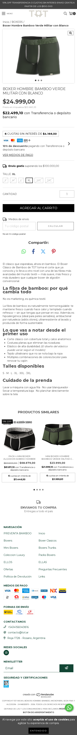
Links (41, 576)
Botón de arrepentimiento (38, 712)
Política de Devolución (18, 576)
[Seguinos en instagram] (6, 652)
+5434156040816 (18, 627)
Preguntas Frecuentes (52, 569)
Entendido (38, 730)
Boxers (8, 540)
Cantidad (10, 194)
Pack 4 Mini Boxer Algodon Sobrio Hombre (19, 457)
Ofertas (8, 569)
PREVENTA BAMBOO (18, 533)
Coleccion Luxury (14, 555)
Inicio (6, 22)
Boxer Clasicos (47, 540)
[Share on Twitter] (43, 251)
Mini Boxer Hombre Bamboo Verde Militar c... (58, 457)
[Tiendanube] (38, 697)
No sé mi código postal (14, 234)
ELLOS (8, 562)
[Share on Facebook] (33, 251)
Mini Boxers (11, 547)
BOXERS (17, 22)
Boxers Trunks (47, 547)
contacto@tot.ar (18, 632)
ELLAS (42, 562)
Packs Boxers (46, 555)
